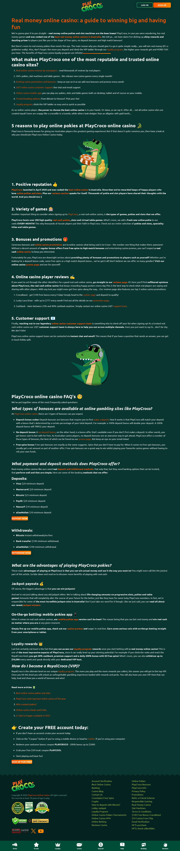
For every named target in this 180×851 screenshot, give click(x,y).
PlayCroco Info (139, 787)
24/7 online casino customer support (34, 87)
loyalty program (115, 49)
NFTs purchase (139, 825)
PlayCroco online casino (26, 413)
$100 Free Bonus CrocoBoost (146, 814)
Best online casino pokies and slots (33, 692)
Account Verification (102, 781)
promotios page (101, 300)
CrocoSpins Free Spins (103, 797)
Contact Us (97, 794)
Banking (96, 787)
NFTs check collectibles (143, 828)
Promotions (137, 794)
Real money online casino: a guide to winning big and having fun (89, 23)
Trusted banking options (28, 98)
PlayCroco (73, 214)
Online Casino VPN (101, 818)
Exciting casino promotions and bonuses (36, 81)
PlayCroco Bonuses (141, 784)
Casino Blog (97, 791)
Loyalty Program (100, 811)
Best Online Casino (101, 784)
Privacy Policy (138, 791)
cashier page (89, 294)
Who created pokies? (26, 704)
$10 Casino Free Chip (142, 818)
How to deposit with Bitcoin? (106, 804)
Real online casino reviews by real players (36, 70)
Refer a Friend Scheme (143, 797)
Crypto (95, 801)
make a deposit (101, 419)
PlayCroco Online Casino (39, 795)
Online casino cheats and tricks (31, 709)
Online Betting (99, 821)
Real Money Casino (141, 804)
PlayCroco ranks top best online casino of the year (41, 698)
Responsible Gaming (142, 801)
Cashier (92, 738)
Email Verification (140, 821)
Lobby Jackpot (99, 808)
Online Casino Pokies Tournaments (109, 814)
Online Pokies (139, 781)
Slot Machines (139, 808)
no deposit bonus (47, 432)
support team (120, 306)
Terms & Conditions (141, 811)
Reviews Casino (99, 825)
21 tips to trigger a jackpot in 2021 (33, 715)
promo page (85, 438)
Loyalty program (24, 104)
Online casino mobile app (28, 92)
